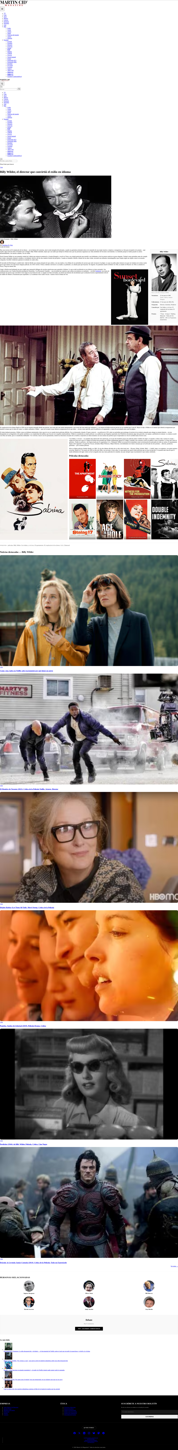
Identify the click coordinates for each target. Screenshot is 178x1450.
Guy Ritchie (149, 1309)
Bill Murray (149, 1293)
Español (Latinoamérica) (14, 76)
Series (5, 1361)
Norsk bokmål (11, 57)
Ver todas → (174, 1266)
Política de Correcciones (70, 1411)
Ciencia (6, 20)
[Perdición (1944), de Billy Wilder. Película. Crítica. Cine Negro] (89, 1139)
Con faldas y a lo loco (27, 545)
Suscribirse (149, 1416)
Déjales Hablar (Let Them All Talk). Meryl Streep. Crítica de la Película (27, 908)
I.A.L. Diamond (65, 545)
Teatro (9, 36)
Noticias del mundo (13, 35)
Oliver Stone (89, 1293)
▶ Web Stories (89, 1427)
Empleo (6, 1413)
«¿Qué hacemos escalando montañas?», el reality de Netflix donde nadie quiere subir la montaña (36, 1370)
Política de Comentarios (70, 1413)
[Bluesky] (94, 1433)
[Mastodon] (99, 1433)
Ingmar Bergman (29, 1293)
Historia (9, 38)
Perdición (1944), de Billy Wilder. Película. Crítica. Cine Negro (23, 1144)
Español (6, 40)
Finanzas (6, 21)
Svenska (9, 67)
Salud (9, 33)
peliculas (10, 545)
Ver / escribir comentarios (89, 1328)
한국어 (9, 55)
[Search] (2, 84)
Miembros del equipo (9, 1410)
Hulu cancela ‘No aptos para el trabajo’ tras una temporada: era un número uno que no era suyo (34, 1379)
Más (5, 26)
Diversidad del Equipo (70, 1414)
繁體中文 (10, 75)
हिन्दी (8, 50)
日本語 (9, 53)
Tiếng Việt (10, 70)
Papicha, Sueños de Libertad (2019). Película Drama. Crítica (23, 1026)
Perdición (98, 271)
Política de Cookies (91, 1440)
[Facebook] (74, 1433)
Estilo (9, 28)
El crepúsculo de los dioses (52, 545)
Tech (5, 16)
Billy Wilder (17, 545)
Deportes (6, 23)
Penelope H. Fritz (7, 245)
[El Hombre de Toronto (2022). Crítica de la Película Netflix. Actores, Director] (89, 784)
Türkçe (9, 69)
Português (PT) (11, 60)
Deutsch (9, 45)
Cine (5, 15)
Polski (9, 59)
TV (5, 13)
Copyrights (90, 1442)
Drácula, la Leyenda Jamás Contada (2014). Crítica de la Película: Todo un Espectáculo (33, 1263)
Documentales (8, 1351)
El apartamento (39, 545)
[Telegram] (103, 1433)
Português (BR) (12, 62)
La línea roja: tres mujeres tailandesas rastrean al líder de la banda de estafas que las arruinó (33, 1389)
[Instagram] (89, 1433)
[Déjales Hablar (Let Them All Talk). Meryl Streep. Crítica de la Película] (89, 902)
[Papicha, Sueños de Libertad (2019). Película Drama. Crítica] (89, 1020)
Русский (10, 65)
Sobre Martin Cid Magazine (11, 1407)
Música (6, 18)
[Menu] (2, 9)
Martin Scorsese (29, 1309)
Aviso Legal (91, 1439)
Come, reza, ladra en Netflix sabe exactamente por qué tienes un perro (26, 671)
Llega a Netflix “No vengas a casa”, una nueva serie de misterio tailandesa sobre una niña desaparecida (38, 1361)
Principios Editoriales (70, 1407)
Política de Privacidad (91, 1441)
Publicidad (6, 1411)
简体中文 (10, 72)
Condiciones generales (91, 1437)
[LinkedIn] (84, 1433)
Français (9, 46)
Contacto (6, 1414)
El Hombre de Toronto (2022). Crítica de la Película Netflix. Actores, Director (29, 789)
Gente (9, 30)
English (9, 41)
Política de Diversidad (70, 1410)
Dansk (9, 48)
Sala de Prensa (7, 1409)
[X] (79, 1433)
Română (9, 64)
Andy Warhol (89, 1309)
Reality (6, 1370)
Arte (5, 25)
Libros (9, 31)
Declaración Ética (69, 1409)
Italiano (9, 51)
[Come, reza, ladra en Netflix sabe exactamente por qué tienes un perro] (89, 665)
